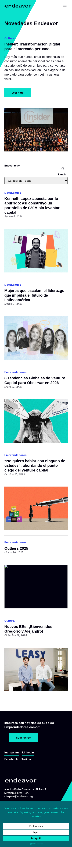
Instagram (11, 753)
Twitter (26, 759)
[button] (65, 6)
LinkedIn (28, 753)
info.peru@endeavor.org (18, 796)
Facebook (11, 759)
